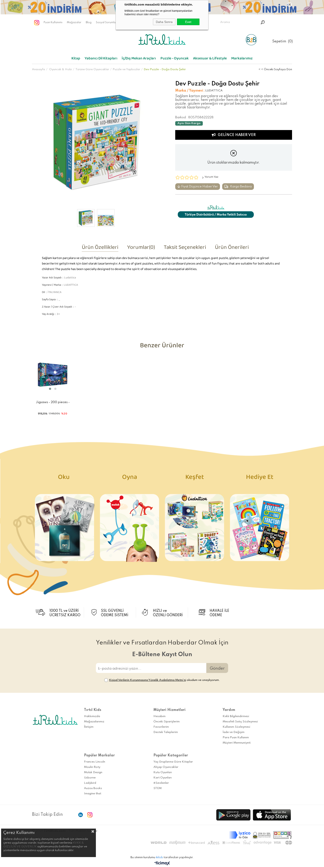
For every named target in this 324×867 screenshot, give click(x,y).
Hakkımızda (92, 716)
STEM (157, 788)
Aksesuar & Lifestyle (210, 59)
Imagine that (92, 793)
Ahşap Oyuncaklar (165, 767)
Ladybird (90, 783)
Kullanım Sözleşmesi (236, 726)
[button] (50, 389)
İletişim (88, 726)
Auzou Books (93, 788)
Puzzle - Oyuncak (174, 59)
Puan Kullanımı (53, 22)
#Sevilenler (161, 783)
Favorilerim (161, 726)
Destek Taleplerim (165, 732)
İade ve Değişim (233, 732)
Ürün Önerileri (232, 248)
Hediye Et (259, 478)
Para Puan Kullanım (236, 737)
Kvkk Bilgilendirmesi (236, 716)
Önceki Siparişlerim (166, 721)
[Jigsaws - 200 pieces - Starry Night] (52, 374)
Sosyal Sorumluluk (107, 22)
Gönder (217, 668)
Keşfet (194, 478)
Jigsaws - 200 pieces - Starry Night (53, 403)
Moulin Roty (92, 767)
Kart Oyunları (162, 777)
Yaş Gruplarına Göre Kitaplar (173, 761)
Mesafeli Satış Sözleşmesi (240, 721)
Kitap (75, 59)
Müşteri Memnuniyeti (237, 742)
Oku (64, 478)
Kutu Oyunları (162, 772)
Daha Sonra (164, 22)
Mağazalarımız (94, 721)
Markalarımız (242, 59)
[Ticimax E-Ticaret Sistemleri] (162, 863)
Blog (88, 22)
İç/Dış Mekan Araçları (139, 59)
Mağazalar (74, 22)
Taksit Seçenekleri (185, 248)
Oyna (129, 478)
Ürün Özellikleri (100, 248)
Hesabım (159, 716)
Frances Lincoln (94, 761)
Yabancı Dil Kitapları (101, 59)
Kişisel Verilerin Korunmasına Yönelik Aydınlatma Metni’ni (147, 680)
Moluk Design (93, 772)
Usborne (90, 777)
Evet (188, 22)
